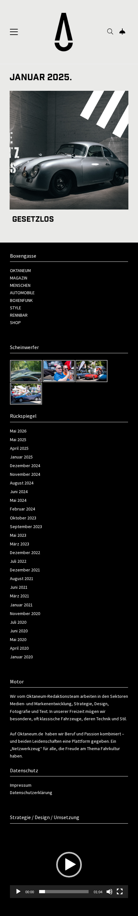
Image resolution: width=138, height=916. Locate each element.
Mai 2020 (18, 639)
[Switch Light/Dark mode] (122, 32)
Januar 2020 (21, 657)
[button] (69, 864)
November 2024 (25, 474)
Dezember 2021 (25, 570)
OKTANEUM (20, 270)
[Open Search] (110, 32)
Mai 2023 (18, 535)
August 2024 (21, 483)
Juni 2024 (19, 491)
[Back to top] (120, 899)
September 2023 (26, 526)
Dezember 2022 (25, 552)
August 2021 (21, 578)
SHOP (15, 322)
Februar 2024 (22, 509)
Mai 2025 (18, 439)
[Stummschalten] (109, 891)
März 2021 (19, 596)
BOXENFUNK (21, 300)
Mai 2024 (18, 500)
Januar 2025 (21, 457)
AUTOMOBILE (22, 292)
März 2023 (19, 544)
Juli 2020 (18, 622)
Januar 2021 (21, 605)
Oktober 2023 (23, 518)
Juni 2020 (19, 631)
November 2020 (25, 613)
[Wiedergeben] (18, 891)
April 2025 (19, 448)
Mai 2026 (18, 431)
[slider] (64, 891)
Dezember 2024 (25, 465)
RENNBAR (19, 315)
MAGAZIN (18, 278)
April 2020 (19, 648)
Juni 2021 (19, 587)
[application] (69, 864)
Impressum (20, 785)
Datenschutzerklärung (31, 792)
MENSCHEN (20, 285)
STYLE (15, 308)
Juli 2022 (18, 561)
